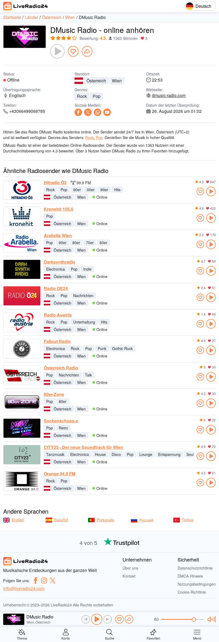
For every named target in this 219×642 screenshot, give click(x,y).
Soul (190, 454)
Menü (197, 638)
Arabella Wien (58, 235)
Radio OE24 (56, 288)
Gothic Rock (122, 348)
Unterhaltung (84, 322)
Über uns (130, 568)
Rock (82, 96)
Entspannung (169, 454)
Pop (96, 96)
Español (61, 519)
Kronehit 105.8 (58, 209)
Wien (117, 81)
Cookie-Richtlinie (192, 592)
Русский (146, 519)
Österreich (96, 81)
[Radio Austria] (22, 322)
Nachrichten (83, 295)
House (100, 454)
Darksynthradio (59, 262)
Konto (65, 638)
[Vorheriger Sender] (85, 619)
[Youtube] (107, 112)
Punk (102, 348)
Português (105, 519)
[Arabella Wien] (22, 243)
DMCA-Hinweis (190, 576)
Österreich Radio (61, 368)
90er (77, 189)
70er (90, 242)
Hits (117, 189)
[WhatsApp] (97, 112)
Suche (109, 638)
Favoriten (153, 638)
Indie (87, 269)
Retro (63, 427)
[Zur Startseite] (25, 6)
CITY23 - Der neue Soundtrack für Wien (83, 447)
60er (103, 242)
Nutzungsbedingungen (197, 584)
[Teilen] (87, 51)
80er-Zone (54, 394)
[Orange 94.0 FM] (22, 481)
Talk (88, 375)
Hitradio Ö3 (55, 182)
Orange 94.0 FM (59, 473)
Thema (22, 638)
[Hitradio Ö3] (22, 190)
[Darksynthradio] (22, 269)
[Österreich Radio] (22, 375)
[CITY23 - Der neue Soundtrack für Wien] (22, 454)
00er (91, 189)
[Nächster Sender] (107, 619)
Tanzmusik (55, 454)
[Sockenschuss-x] (22, 428)
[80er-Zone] (22, 402)
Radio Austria (58, 315)
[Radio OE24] (22, 296)
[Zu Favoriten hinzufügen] (73, 51)
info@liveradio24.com (24, 588)
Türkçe (187, 519)
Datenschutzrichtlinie (195, 568)
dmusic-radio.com (169, 95)
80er (104, 189)
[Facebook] (78, 112)
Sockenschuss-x (61, 420)
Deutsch (203, 6)
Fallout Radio (57, 341)
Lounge (145, 454)
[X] (88, 112)
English (18, 519)
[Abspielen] (57, 51)
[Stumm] (211, 619)
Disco (116, 454)
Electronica (55, 269)
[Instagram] (44, 580)
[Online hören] (211, 191)
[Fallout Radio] (22, 349)
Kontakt (129, 576)
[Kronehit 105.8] (22, 216)
